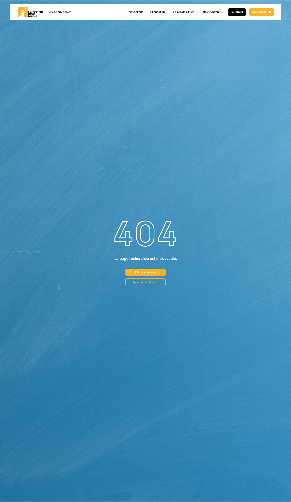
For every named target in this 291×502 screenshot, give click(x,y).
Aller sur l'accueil (145, 272)
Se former (237, 12)
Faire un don (259, 12)
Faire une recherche (145, 282)
